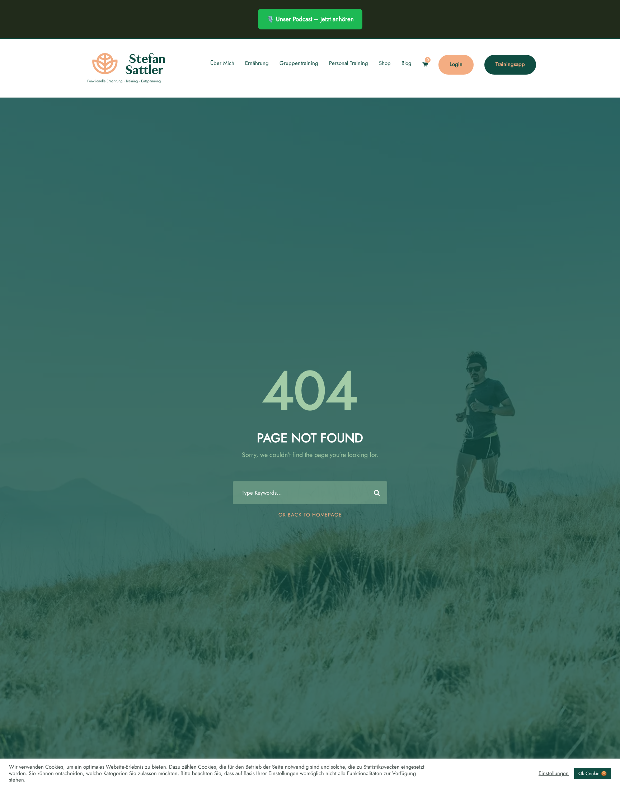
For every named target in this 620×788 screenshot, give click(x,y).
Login (456, 64)
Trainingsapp (510, 64)
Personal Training (348, 63)
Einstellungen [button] (554, 773)
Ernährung (257, 63)
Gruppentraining (299, 63)
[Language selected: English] (602, 780)
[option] (602, 781)
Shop (385, 63)
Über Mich (222, 63)
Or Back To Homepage (310, 514)
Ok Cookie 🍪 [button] (592, 773)
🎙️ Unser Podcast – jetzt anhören (310, 19)
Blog (406, 63)
